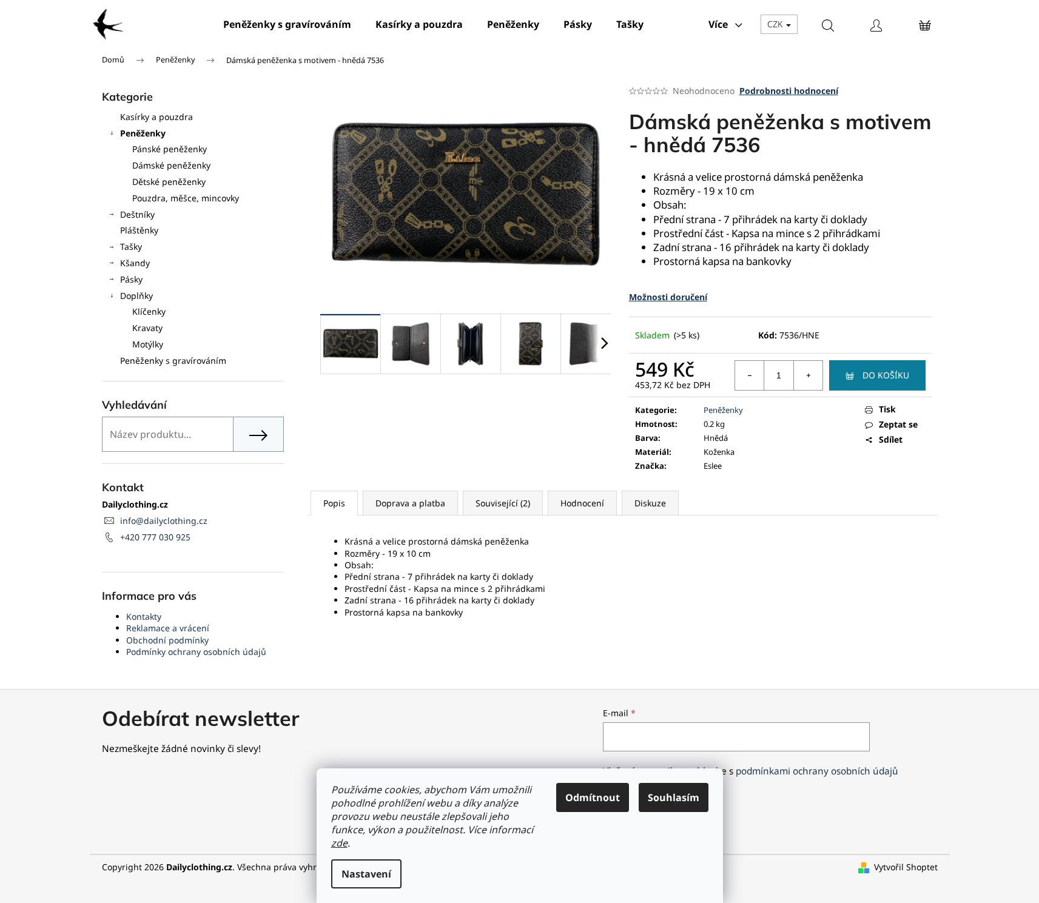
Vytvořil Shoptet (906, 867)
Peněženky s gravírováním (173, 360)
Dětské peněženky (169, 181)
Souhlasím (673, 797)
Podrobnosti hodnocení (788, 90)
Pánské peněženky (169, 149)
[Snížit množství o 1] (749, 375)
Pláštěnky (139, 230)
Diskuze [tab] (650, 503)
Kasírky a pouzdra (156, 117)
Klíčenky (149, 311)
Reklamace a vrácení (167, 628)
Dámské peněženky (171, 165)
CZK (776, 24)
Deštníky (137, 214)
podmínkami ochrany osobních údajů (817, 771)
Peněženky (143, 133)
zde (339, 843)
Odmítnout (592, 797)
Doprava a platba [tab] (410, 503)
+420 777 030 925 (155, 537)
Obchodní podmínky (167, 640)
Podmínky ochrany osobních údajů (196, 651)
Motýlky (147, 344)
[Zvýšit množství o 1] (807, 375)
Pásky (131, 279)
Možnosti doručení (668, 297)
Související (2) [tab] (503, 503)
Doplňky (136, 295)
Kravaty (147, 328)
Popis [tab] (334, 503)
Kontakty (143, 616)
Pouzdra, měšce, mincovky (185, 198)
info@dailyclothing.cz (163, 520)
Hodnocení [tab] (582, 503)
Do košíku (885, 375)
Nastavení (366, 874)
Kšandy (135, 263)
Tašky (131, 246)
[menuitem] (287, 24)
